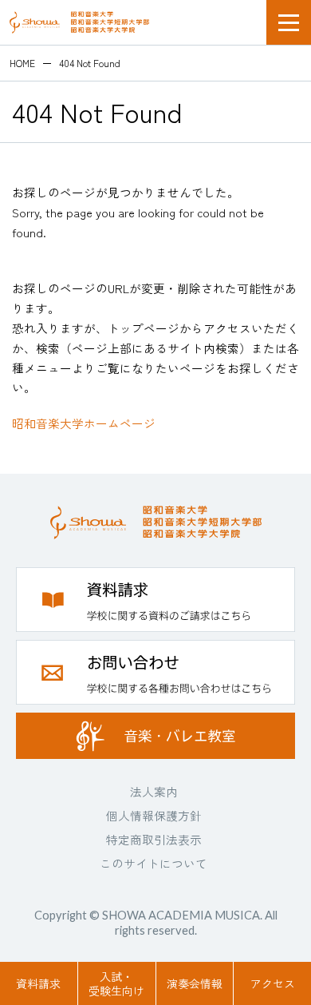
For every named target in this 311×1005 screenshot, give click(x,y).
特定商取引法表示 (154, 839)
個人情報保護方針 (154, 815)
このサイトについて (153, 863)
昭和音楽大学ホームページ (84, 423)
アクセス (272, 983)
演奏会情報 (194, 983)
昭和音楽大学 (79, 22)
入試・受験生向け (116, 983)
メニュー (288, 22)
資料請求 (38, 983)
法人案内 (154, 791)
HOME (22, 63)
